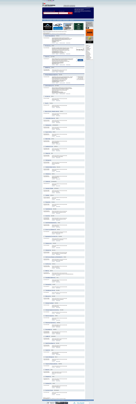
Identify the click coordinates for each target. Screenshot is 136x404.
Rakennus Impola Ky (49, 315)
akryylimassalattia (88, 48)
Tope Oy (46, 103)
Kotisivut (57, 64)
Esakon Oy (47, 56)
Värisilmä (47, 195)
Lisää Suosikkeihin (58, 400)
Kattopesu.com (48, 243)
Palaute (53, 400)
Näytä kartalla (68, 64)
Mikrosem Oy (48, 296)
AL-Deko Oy (47, 96)
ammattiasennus (88, 56)
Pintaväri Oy (47, 202)
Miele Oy (47, 270)
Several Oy (47, 215)
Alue (59, 11)
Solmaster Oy (48, 250)
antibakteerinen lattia (88, 57)
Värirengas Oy (48, 160)
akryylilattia (87, 47)
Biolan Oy (47, 369)
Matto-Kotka (47, 138)
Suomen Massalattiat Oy (50, 35)
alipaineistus (87, 51)
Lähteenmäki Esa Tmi (49, 85)
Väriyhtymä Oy (48, 125)
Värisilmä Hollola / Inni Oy (50, 167)
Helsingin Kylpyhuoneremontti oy (52, 309)
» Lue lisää (78, 12)
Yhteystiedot (50, 400)
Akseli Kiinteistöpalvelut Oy (50, 222)
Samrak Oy (47, 350)
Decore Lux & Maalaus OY (50, 229)
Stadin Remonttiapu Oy (50, 343)
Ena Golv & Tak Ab (49, 390)
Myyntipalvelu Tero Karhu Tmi (51, 236)
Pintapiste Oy (48, 376)
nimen (50, 33)
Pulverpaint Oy (48, 284)
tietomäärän (61, 33)
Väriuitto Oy (47, 181)
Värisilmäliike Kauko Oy (50, 118)
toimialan (57, 33)
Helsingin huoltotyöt (49, 303)
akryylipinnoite (88, 49)
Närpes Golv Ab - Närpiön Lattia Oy (52, 111)
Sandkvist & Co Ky (49, 146)
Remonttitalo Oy (48, 329)
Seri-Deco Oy (48, 263)
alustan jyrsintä (88, 53)
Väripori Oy (47, 153)
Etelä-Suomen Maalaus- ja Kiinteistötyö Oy (53, 257)
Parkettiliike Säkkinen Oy (50, 277)
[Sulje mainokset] (135, 402)
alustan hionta (88, 52)
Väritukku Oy (48, 173)
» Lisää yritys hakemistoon (90, 6)
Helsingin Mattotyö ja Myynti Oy (51, 74)
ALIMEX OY (47, 336)
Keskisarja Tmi (48, 383)
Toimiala (45, 11)
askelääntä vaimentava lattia (89, 59)
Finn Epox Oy (48, 45)
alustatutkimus (88, 55)
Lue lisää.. (53, 64)
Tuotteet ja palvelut (62, 64)
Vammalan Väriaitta (49, 188)
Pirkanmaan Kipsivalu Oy (50, 322)
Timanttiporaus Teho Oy (50, 290)
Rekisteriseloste (45, 400)
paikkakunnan (54, 33)
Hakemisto (62, 400)
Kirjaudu (44, 0)
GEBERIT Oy (47, 67)
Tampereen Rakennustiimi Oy (51, 363)
